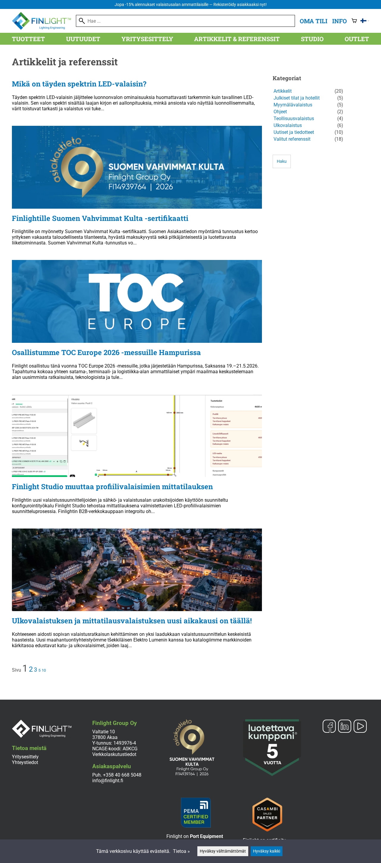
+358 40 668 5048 (122, 775)
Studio (312, 39)
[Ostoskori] (354, 21)
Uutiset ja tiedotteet (294, 132)
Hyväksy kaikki (266, 851)
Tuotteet (28, 39)
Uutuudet (83, 39)
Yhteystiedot (25, 762)
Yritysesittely (147, 39)
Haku (282, 161)
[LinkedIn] (344, 727)
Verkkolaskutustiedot (114, 754)
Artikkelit (283, 91)
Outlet (357, 39)
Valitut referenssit (292, 139)
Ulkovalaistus (288, 125)
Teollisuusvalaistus (294, 118)
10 (44, 670)
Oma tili (313, 21)
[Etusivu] (44, 28)
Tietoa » (181, 851)
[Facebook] (329, 727)
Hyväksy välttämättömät (223, 851)
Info (339, 21)
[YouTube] (360, 727)
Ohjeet (280, 111)
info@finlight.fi (107, 780)
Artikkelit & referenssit (237, 39)
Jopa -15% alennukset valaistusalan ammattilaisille (191, 4)
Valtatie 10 (103, 732)
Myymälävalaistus (293, 105)
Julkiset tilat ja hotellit (297, 98)
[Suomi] (364, 21)
